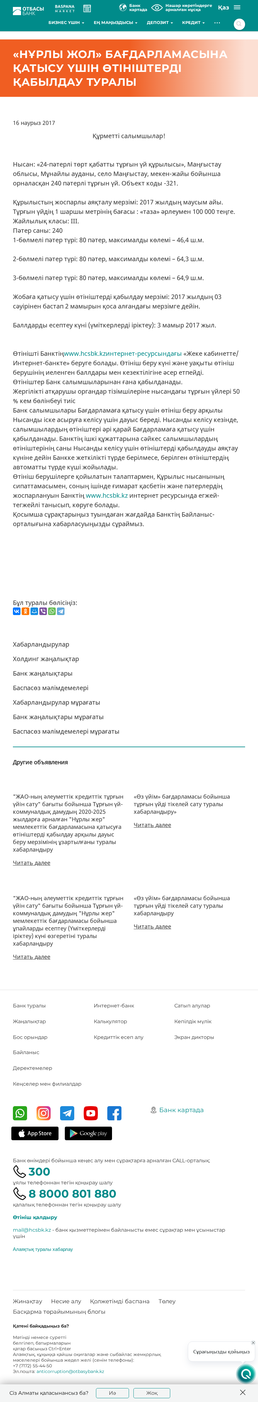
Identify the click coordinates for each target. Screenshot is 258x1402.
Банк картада (181, 1110)
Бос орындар (30, 1037)
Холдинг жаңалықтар (46, 658)
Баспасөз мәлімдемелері (50, 687)
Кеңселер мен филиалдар (47, 1084)
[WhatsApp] (52, 611)
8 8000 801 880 (72, 1193)
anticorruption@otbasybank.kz (70, 1371)
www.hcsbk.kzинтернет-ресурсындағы (123, 353)
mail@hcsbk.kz (32, 1230)
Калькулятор (110, 1021)
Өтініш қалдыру (35, 1217)
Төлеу (167, 1301)
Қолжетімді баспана (120, 1301)
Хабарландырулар (41, 644)
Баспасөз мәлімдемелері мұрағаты (66, 731)
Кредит (192, 22)
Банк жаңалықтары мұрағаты (58, 717)
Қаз (223, 7)
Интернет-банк (114, 1006)
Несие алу (66, 1301)
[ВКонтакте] (16, 611)
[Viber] (43, 611)
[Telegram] (60, 611)
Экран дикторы (194, 1037)
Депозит (158, 22)
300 (39, 1171)
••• (217, 22)
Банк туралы (29, 1006)
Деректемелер (32, 1068)
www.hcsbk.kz (107, 495)
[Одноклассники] (25, 611)
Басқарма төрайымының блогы (59, 1311)
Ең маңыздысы (114, 22)
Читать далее (31, 862)
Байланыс (26, 1052)
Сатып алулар (192, 1006)
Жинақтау (27, 1301)
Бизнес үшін (64, 22)
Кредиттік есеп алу (118, 1037)
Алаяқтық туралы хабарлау (43, 1249)
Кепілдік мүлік (192, 1021)
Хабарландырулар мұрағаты (56, 702)
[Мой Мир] (34, 611)
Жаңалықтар (29, 1021)
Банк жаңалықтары (43, 673)
